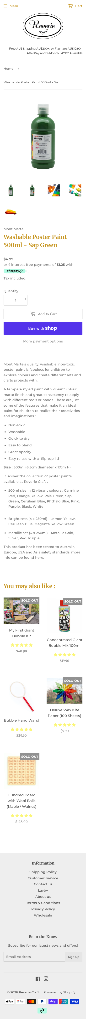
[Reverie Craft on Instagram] (46, 979)
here (39, 557)
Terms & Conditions (43, 903)
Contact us (43, 884)
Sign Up (73, 957)
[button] (21, 645)
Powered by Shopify (59, 992)
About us (43, 896)
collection (35, 476)
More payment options (43, 341)
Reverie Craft (29, 992)
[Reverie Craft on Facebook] (37, 979)
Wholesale (43, 915)
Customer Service (43, 878)
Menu (14, 6)
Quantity (11, 291)
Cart (78, 6)
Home (8, 68)
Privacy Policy (43, 909)
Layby (43, 890)
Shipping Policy (43, 872)
